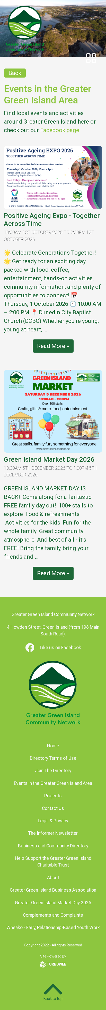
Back (14, 73)
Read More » (53, 346)
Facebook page (59, 130)
